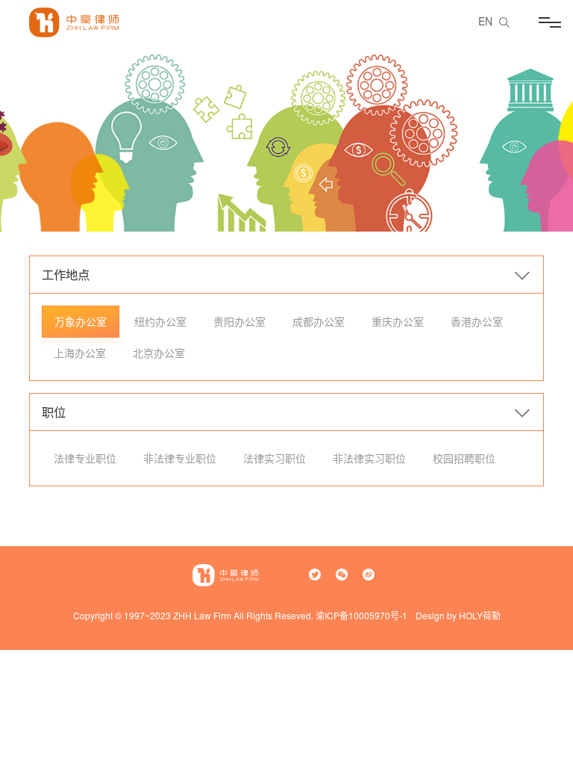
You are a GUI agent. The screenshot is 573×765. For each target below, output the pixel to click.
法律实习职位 (274, 457)
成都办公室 (318, 321)
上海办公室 (80, 352)
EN (485, 20)
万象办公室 (80, 321)
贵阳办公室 (239, 321)
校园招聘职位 (464, 457)
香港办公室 (477, 321)
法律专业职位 (85, 457)
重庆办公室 (398, 321)
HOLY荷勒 (480, 615)
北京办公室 (159, 352)
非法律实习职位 (369, 457)
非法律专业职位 (179, 457)
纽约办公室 (160, 321)
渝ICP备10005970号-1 (361, 615)
